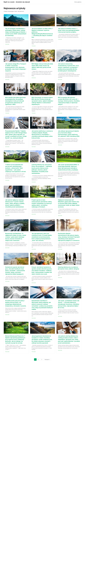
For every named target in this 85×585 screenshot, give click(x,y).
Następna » (47, 359)
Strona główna (77, 2)
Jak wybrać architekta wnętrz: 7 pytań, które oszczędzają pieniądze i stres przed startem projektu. (68, 30)
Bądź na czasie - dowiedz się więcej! (17, 2)
